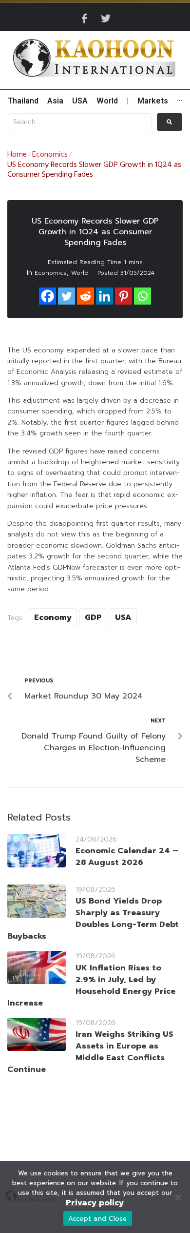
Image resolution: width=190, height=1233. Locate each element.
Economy (53, 617)
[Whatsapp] (142, 296)
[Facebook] (47, 296)
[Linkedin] (104, 296)
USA (123, 617)
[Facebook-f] (84, 18)
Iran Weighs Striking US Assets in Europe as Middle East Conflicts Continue (90, 1051)
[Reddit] (85, 296)
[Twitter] (106, 18)
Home (17, 155)
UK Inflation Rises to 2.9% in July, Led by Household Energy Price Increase (91, 985)
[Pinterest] (123, 296)
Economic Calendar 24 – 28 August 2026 (127, 856)
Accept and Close (97, 1218)
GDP (93, 617)
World (80, 272)
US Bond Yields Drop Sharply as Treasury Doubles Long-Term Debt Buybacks (93, 918)
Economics (50, 155)
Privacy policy (95, 1203)
